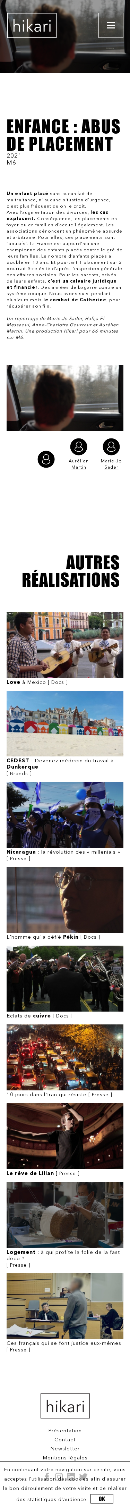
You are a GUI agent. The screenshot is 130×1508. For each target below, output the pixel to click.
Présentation (65, 1431)
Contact (65, 1440)
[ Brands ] (60, 767)
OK (102, 1499)
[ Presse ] (63, 855)
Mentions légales (65, 1458)
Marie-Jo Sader (111, 464)
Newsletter (65, 1449)
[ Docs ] (37, 682)
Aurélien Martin (79, 464)
